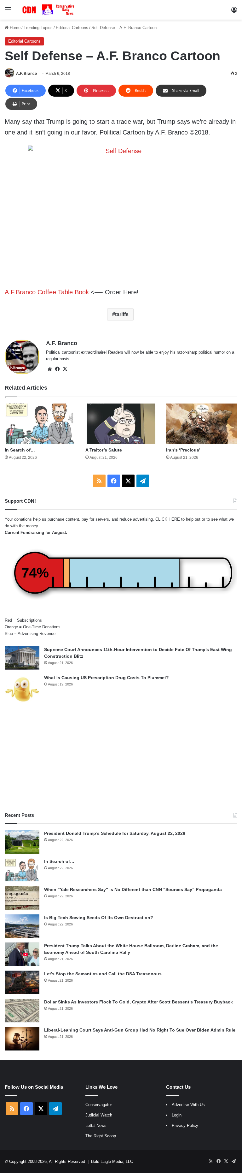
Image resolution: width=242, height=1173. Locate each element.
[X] (65, 369)
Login (177, 1115)
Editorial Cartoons (72, 27)
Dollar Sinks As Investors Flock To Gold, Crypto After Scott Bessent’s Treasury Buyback (138, 1001)
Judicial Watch (98, 1115)
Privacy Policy (185, 1125)
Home (14, 27)
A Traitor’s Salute (103, 449)
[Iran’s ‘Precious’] (201, 424)
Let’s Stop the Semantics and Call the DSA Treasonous (103, 973)
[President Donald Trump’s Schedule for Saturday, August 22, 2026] (22, 842)
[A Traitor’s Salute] (121, 424)
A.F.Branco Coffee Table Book (47, 292)
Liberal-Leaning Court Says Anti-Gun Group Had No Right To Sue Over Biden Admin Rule (139, 1029)
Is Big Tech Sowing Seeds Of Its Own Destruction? (98, 917)
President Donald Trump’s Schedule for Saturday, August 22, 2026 (114, 833)
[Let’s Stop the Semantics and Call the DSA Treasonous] (22, 982)
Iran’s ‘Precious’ (183, 449)
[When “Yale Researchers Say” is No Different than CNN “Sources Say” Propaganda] (22, 898)
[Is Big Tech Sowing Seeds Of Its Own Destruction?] (22, 926)
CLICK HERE (167, 519)
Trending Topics (38, 27)
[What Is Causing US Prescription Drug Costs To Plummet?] (22, 689)
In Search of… (20, 449)
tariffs (122, 314)
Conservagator (98, 1104)
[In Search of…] (40, 424)
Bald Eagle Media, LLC (112, 1161)
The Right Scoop (100, 1136)
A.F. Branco (26, 73)
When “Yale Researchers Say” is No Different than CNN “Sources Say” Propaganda (133, 889)
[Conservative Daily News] (49, 9)
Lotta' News (96, 1125)
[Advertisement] (121, 758)
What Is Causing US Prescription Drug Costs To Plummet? (106, 677)
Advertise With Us (188, 1104)
